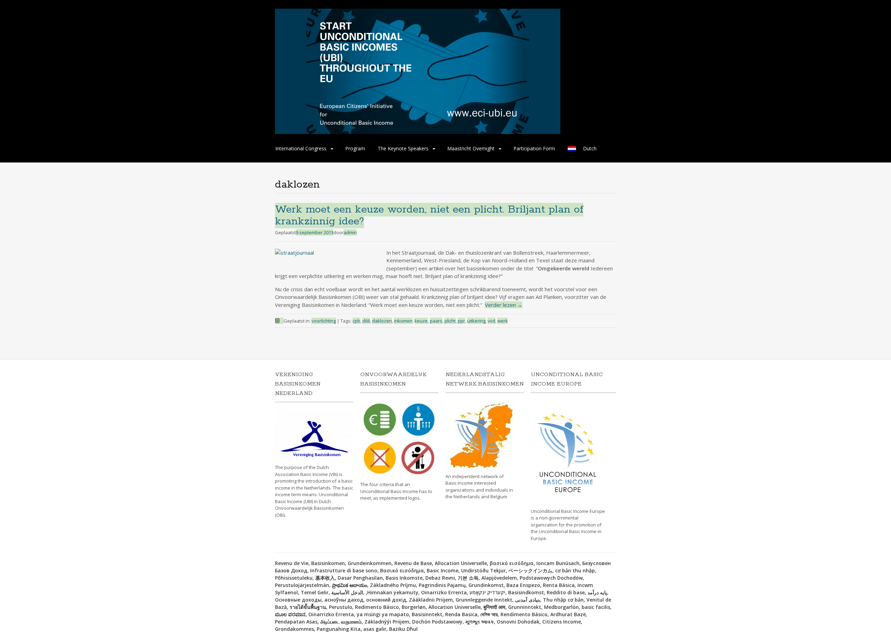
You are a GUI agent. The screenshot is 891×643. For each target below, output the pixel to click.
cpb (356, 321)
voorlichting (324, 321)
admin (350, 232)
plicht (450, 321)
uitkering (476, 321)
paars (436, 321)
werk (502, 321)
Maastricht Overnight (471, 148)
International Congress (300, 148)
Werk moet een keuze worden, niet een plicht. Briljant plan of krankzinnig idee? (429, 215)
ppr (461, 321)
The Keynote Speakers (403, 148)
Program (355, 148)
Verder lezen (503, 304)
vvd (491, 321)
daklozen (382, 321)
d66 (366, 321)
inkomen (403, 321)
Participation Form (534, 148)
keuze (421, 321)
